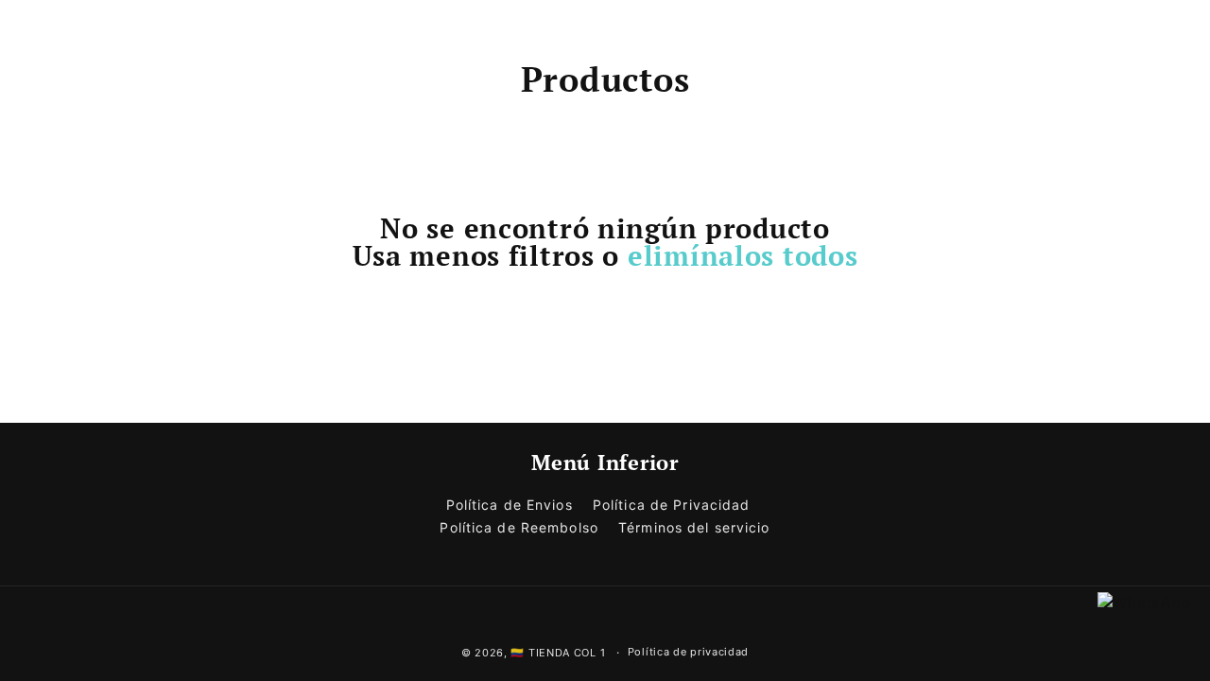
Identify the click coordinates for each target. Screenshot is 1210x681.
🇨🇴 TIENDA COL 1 (557, 652)
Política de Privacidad (672, 505)
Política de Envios (509, 505)
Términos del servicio (694, 527)
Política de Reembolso (519, 527)
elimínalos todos (743, 256)
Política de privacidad (688, 651)
